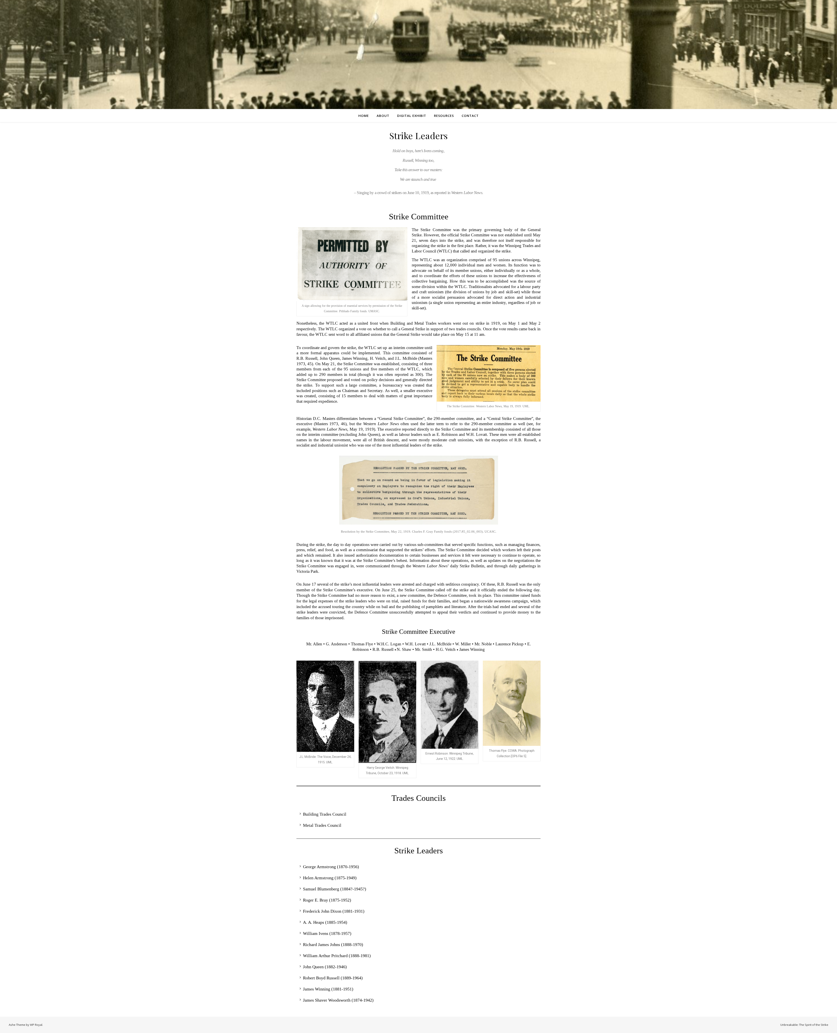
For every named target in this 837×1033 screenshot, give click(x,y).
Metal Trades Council (322, 825)
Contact (470, 115)
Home (363, 115)
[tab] (418, 814)
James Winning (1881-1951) (328, 989)
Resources (444, 115)
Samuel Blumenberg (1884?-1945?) (334, 888)
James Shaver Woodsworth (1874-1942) (338, 1000)
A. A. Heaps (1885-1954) (325, 922)
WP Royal (36, 1025)
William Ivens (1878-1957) (327, 933)
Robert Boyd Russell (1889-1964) (333, 977)
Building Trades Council (324, 814)
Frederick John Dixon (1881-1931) (333, 911)
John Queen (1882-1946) (325, 966)
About (383, 115)
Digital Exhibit (411, 115)
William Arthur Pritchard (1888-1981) (337, 955)
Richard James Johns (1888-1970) (333, 944)
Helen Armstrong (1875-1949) (330, 877)
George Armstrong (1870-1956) (331, 866)
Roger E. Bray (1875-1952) (327, 900)
